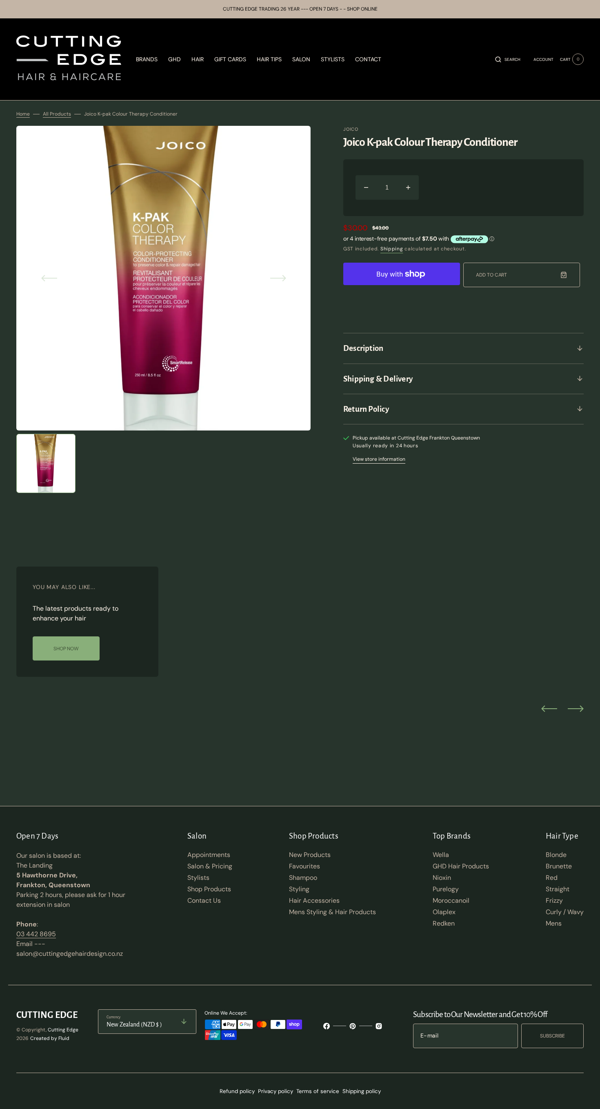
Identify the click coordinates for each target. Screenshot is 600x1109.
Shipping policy (361, 1091)
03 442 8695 (36, 934)
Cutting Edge (63, 1029)
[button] (507, 59)
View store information (379, 459)
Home (23, 114)
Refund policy (237, 1091)
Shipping (391, 248)
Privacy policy (275, 1091)
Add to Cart (491, 275)
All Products (57, 114)
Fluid (63, 1038)
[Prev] (549, 708)
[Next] (576, 708)
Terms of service (317, 1091)
